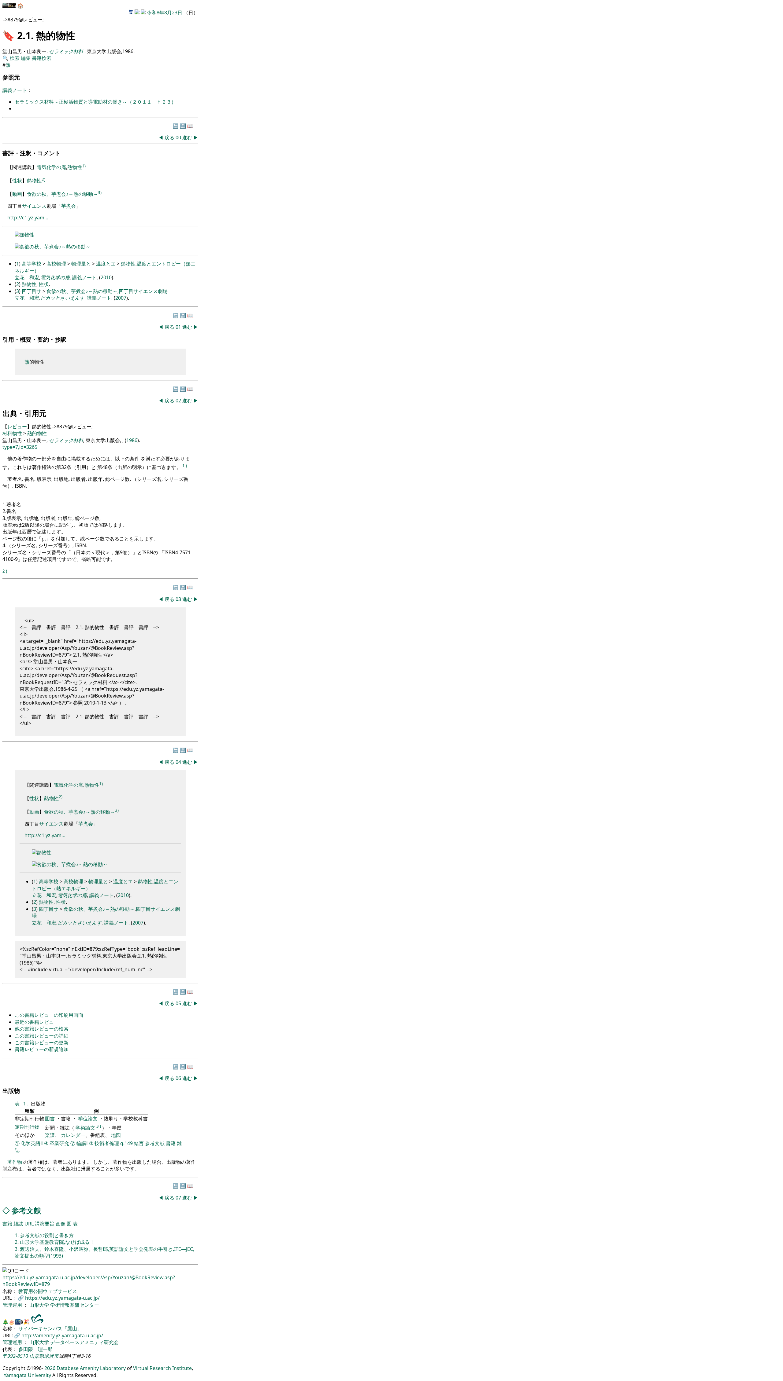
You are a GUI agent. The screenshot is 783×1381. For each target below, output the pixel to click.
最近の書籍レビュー (37, 1022)
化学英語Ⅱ (32, 1143)
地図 (116, 1135)
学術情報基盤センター (74, 1305)
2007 (120, 298)
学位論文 (88, 1118)
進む (187, 137)
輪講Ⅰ (82, 1143)
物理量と (81, 263)
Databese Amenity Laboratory (91, 1368)
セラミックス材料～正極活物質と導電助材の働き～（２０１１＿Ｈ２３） (95, 101)
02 (179, 400)
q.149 (126, 1143)
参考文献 (155, 1143)
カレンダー (73, 1135)
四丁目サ (31, 291)
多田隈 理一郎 (35, 1349)
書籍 (171, 1143)
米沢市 (51, 1356)
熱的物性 (37, 433)
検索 (15, 58)
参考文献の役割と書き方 (47, 1235)
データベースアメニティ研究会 (84, 1342)
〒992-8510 (15, 1356)
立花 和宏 (27, 277)
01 (179, 327)
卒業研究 (59, 1143)
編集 (26, 58)
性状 (17, 181)
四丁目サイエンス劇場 (143, 291)
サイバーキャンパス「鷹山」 (50, 1328)
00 (179, 137)
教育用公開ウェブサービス (47, 1291)
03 (179, 599)
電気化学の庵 (51, 167)
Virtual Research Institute (162, 1368)
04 (179, 762)
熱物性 (74, 167)
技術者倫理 (107, 1143)
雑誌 (18, 1223)
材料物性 (12, 433)
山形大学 (39, 1305)
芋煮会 (68, 206)
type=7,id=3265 (19, 447)
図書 (50, 1118)
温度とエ (106, 263)
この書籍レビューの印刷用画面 (49, 1015)
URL (29, 1223)
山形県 (36, 1356)
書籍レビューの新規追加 (42, 1049)
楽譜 (50, 1135)
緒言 (139, 1143)
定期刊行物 (27, 1126)
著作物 (14, 1162)
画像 (60, 1223)
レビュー (17, 426)
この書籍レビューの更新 (42, 1042)
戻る (169, 137)
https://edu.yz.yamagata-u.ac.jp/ (62, 1298)
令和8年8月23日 (164, 12)
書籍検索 (41, 58)
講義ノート (14, 90)
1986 (131, 440)
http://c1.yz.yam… (27, 217)
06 (179, 1078)
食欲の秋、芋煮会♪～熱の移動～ (62, 194)
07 (179, 1197)
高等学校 (31, 263)
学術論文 (85, 1127)
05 (179, 1003)
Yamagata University (27, 1375)
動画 (17, 194)
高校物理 (56, 263)
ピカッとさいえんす (62, 298)
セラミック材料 (66, 440)
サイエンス (34, 206)
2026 (49, 1368)
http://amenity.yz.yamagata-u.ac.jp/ (62, 1335)
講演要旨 (44, 1223)
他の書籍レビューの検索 (42, 1028)
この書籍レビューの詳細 (42, 1035)
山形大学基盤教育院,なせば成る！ (57, 1242)
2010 (106, 277)
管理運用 (12, 1305)
